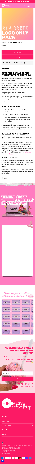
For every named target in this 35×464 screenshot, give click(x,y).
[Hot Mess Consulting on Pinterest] (26, 384)
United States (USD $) (9, 443)
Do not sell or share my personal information (13, 451)
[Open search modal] (25, 5)
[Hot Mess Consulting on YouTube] (32, 384)
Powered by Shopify (6, 453)
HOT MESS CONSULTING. (14, 448)
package (9, 154)
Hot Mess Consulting (16, 445)
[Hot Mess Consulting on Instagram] (22, 384)
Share (5, 178)
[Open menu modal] (32, 5)
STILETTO (7, 450)
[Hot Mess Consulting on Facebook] (19, 384)
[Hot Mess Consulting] (6, 6)
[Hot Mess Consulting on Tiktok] (29, 384)
